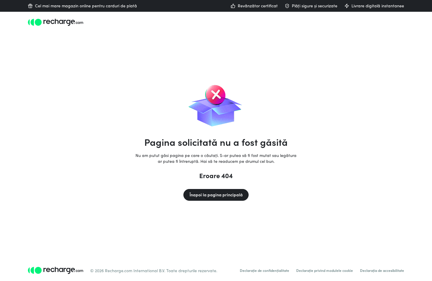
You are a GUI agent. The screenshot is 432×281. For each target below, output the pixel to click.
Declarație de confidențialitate (264, 270)
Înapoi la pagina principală (216, 195)
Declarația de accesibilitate (382, 270)
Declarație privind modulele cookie (324, 270)
